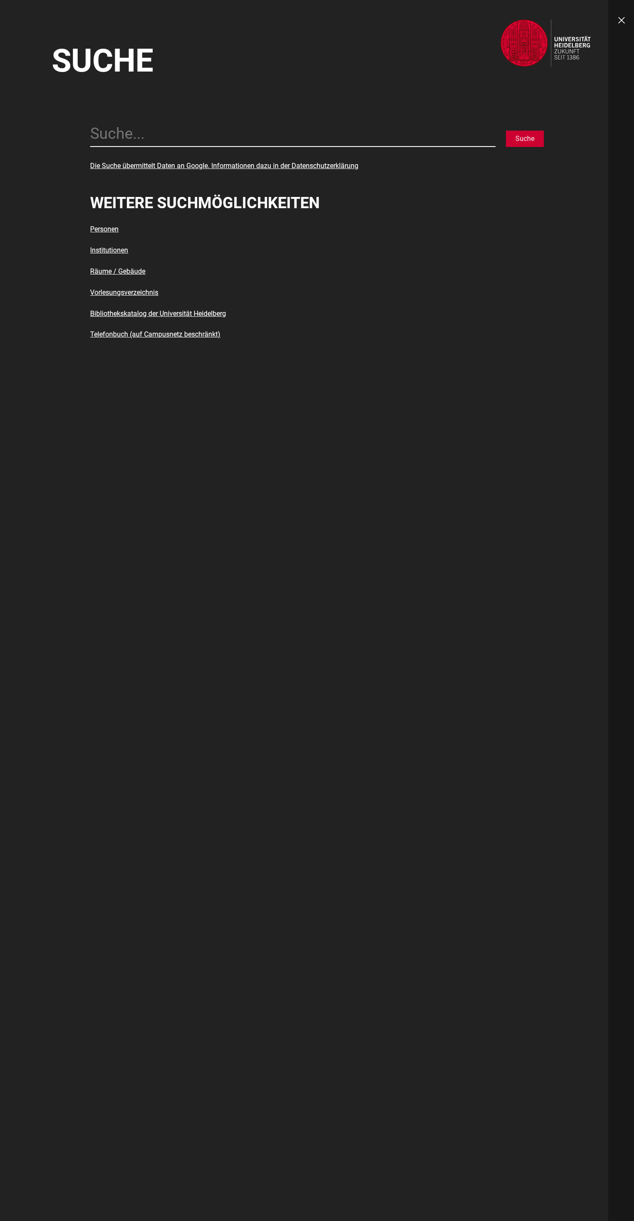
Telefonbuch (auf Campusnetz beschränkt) (155, 334)
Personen (104, 229)
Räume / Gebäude (117, 271)
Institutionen (109, 250)
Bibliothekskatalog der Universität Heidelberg (158, 313)
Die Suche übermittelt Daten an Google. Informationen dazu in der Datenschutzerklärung (224, 166)
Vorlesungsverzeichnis (124, 292)
